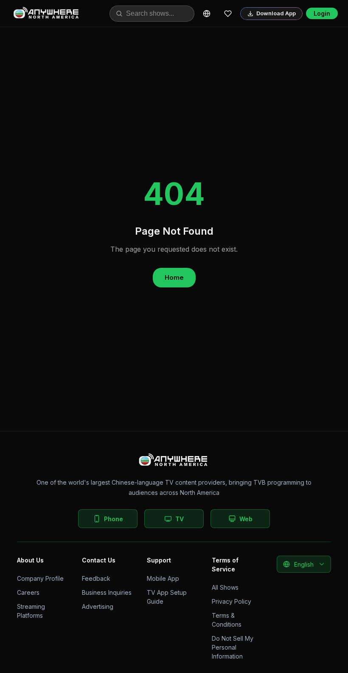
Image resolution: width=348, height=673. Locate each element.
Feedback (96, 578)
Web (246, 518)
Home (174, 277)
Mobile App (163, 578)
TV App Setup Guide (167, 597)
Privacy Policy (231, 601)
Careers (28, 592)
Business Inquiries (107, 592)
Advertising (97, 606)
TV (179, 518)
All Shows (225, 587)
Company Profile (40, 578)
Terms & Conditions (226, 620)
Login (322, 13)
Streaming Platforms (31, 611)
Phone (113, 518)
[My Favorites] (228, 13)
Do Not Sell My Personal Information (232, 647)
